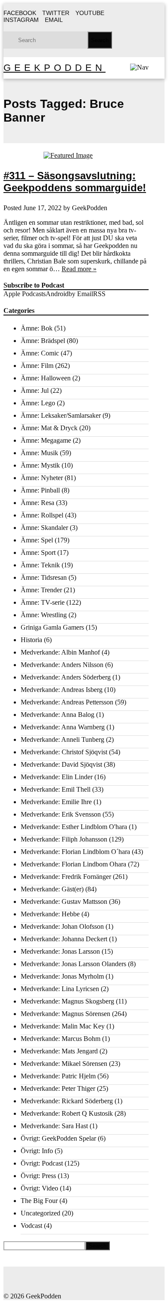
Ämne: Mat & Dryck (49, 428)
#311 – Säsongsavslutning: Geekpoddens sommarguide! (74, 181)
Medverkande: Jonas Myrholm (62, 976)
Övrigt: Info (37, 1150)
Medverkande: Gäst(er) (52, 889)
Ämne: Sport (38, 552)
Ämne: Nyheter (42, 477)
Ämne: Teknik (40, 565)
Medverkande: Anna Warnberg (63, 727)
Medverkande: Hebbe (50, 914)
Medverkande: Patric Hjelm (58, 1076)
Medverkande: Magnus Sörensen (65, 1013)
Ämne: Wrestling (44, 614)
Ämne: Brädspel (43, 340)
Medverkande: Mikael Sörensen (64, 1063)
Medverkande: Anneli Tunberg (62, 739)
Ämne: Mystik (40, 465)
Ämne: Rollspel (42, 515)
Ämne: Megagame (46, 440)
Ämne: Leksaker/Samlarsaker (61, 415)
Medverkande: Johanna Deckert (64, 939)
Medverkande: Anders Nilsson (62, 664)
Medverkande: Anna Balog (57, 714)
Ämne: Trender (41, 590)
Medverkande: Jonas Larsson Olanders (73, 963)
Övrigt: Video (39, 1188)
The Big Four (39, 1200)
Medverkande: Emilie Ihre (56, 801)
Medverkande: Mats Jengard (59, 1051)
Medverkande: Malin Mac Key (63, 1026)
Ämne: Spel (37, 540)
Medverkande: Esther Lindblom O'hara (74, 826)
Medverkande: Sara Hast (54, 1125)
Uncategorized (40, 1213)
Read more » (79, 268)
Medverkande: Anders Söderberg (66, 677)
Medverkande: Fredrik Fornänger (66, 876)
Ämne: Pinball (40, 490)
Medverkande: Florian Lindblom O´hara (75, 851)
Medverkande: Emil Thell (55, 789)
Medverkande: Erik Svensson (61, 814)
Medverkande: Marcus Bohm (60, 1038)
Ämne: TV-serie (43, 602)
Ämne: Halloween (46, 378)
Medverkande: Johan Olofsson (62, 926)
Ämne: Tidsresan (44, 577)
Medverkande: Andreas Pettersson (67, 702)
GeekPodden (54, 67)
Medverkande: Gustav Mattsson (64, 901)
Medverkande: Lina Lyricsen (60, 988)
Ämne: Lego (38, 403)
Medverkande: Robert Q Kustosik (67, 1113)
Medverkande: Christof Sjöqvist (64, 752)
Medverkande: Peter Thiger (58, 1088)
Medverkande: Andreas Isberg (62, 689)
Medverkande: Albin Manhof (60, 652)
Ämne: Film (37, 365)
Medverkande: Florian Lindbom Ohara (73, 864)
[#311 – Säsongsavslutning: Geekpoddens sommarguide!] (76, 155)
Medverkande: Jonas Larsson (60, 951)
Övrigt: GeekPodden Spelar (58, 1138)
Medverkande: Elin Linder (57, 777)
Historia (31, 639)
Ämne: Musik (39, 452)
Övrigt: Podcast (42, 1163)
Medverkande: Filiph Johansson (64, 839)
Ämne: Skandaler (44, 527)
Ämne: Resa (37, 502)
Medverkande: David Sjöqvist (61, 764)
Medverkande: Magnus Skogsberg (67, 1001)
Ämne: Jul (35, 390)
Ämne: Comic (40, 353)
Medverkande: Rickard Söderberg (67, 1101)
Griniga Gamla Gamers (52, 627)
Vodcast (31, 1225)
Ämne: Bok (37, 328)
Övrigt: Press (38, 1175)
